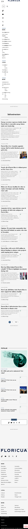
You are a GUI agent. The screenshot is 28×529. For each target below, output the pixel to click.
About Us (3, 507)
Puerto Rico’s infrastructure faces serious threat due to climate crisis (14, 307)
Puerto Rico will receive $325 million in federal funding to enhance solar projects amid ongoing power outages (13, 250)
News (3, 29)
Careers (2, 522)
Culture (4, 65)
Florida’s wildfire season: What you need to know (9, 400)
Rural (6, 54)
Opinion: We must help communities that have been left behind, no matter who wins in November (14, 230)
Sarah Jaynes (15, 241)
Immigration (4, 476)
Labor (3, 47)
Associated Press (6, 160)
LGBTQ (6, 47)
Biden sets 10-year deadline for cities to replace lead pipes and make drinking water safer (13, 189)
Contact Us (4, 511)
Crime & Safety (18, 468)
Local (4, 62)
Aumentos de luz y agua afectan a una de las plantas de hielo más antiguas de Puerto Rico (13, 210)
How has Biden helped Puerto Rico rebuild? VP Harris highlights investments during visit (14, 269)
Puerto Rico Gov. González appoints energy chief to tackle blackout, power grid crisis (12, 148)
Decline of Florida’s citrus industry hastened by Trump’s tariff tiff (9, 410)
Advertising (5, 99)
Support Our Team (19, 509)
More (3, 79)
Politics (6, 49)
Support (2, 519)
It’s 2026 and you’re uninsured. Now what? (12, 372)
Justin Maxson (6, 241)
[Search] (7, 6)
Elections (4, 41)
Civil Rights (4, 468)
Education (7, 39)
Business (4, 32)
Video (3, 82)
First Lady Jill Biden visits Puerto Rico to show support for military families (14, 291)
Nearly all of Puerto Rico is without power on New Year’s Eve (14, 168)
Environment (8, 41)
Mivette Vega (5, 139)
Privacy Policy (4, 525)
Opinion (7, 82)
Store (3, 87)
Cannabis (7, 32)
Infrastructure (18, 476)
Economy (4, 39)
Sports (3, 57)
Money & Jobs (4, 480)
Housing (7, 43)
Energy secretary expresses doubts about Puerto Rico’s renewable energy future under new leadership (13, 124)
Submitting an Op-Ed (20, 511)
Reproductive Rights (6, 482)
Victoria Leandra (6, 282)
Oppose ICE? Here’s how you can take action (8, 380)
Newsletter (7, 84)
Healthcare (3, 474)
